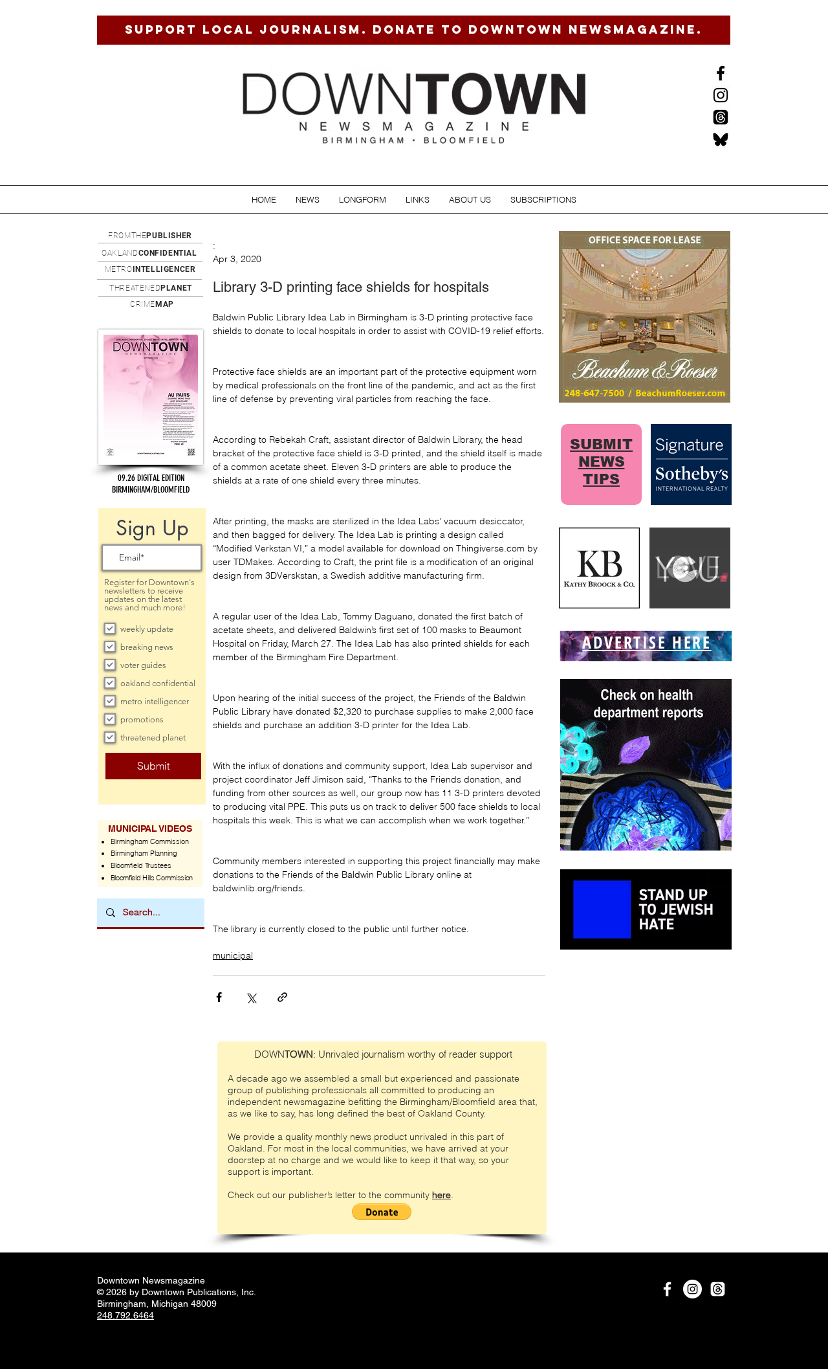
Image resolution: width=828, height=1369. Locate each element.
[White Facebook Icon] (667, 1289)
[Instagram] (720, 95)
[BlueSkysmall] (720, 139)
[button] (307, 200)
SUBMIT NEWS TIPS (601, 461)
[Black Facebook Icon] (720, 73)
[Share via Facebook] (219, 997)
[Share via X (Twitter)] (251, 997)
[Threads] (720, 117)
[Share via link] (282, 997)
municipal (233, 955)
